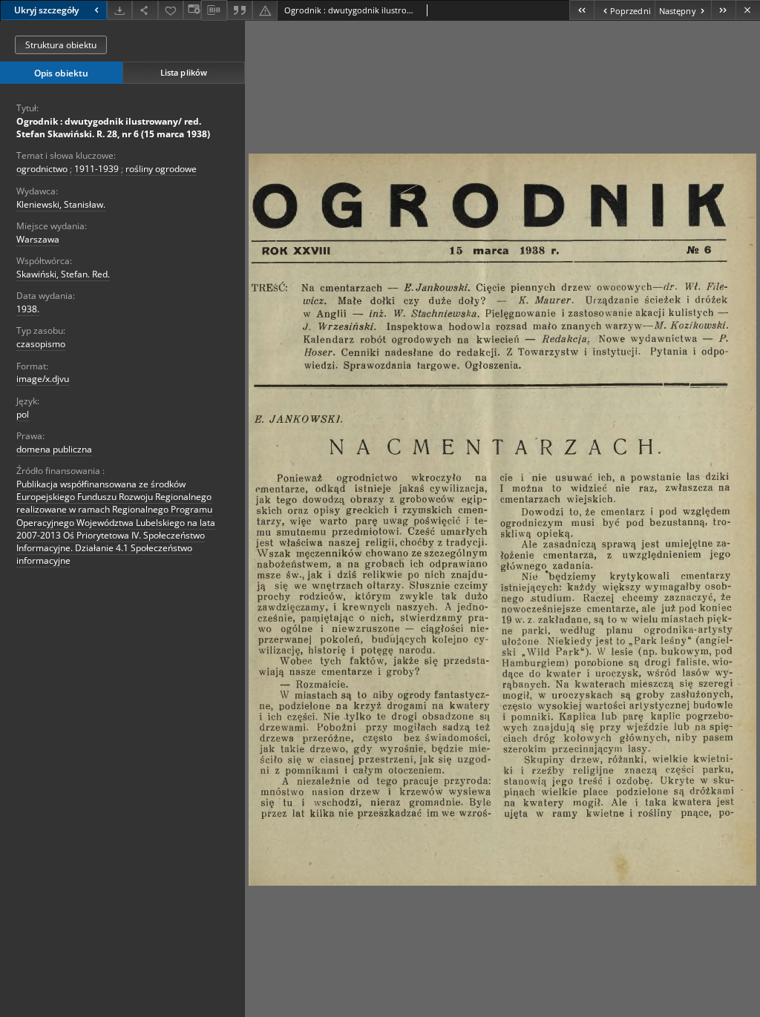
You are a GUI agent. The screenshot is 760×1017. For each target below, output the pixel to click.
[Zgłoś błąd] (265, 10)
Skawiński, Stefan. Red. (63, 274)
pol (22, 414)
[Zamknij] (748, 10)
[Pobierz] (119, 10)
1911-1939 (96, 168)
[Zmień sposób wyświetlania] (192, 10)
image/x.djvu (42, 378)
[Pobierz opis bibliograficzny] (213, 10)
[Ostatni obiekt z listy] (723, 10)
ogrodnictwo (42, 168)
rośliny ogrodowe (161, 168)
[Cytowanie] (239, 10)
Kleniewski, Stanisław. (60, 204)
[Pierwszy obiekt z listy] (581, 10)
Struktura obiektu (60, 45)
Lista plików (183, 72)
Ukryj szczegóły (46, 10)
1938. (27, 309)
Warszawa (37, 239)
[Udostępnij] (144, 10)
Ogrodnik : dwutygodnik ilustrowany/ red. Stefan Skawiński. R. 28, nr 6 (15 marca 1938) (113, 127)
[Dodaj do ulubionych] (170, 10)
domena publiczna (54, 449)
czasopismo (40, 344)
